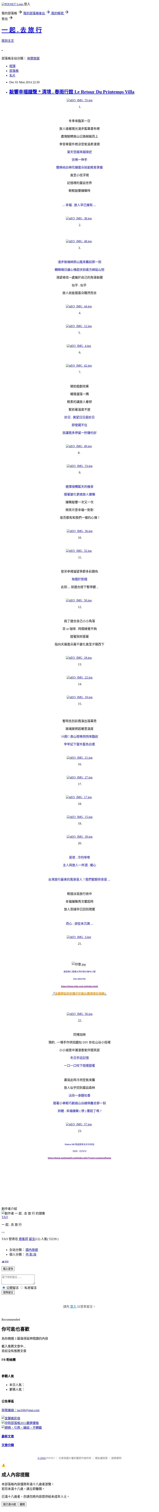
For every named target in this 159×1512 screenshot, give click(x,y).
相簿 (12, 66)
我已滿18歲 (9, 1504)
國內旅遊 (32, 1249)
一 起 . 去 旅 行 (22, 30)
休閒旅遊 (33, 58)
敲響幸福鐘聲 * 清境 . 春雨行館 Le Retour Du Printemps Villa (71, 91)
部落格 (14, 70)
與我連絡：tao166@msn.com (20, 1410)
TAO (5, 1217)
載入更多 (8, 1268)
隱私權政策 (101, 1458)
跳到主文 (8, 40)
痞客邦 (23, 1239)
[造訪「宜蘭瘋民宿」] (11, 1418)
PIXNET (50, 1458)
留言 (32, 1239)
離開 (22, 1504)
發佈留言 (8, 1292)
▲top (5, 1261)
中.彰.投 (31, 1254)
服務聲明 (116, 1458)
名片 (12, 75)
